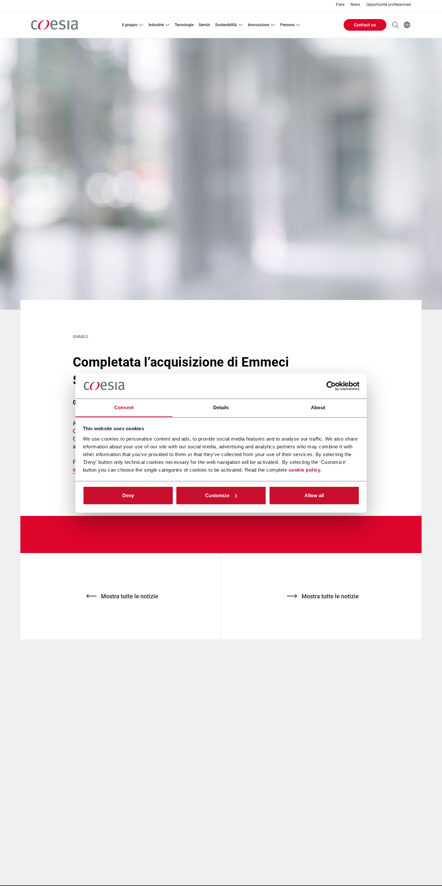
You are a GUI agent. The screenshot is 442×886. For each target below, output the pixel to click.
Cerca (395, 25)
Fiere (340, 5)
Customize (217, 495)
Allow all (314, 495)
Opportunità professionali (388, 5)
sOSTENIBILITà (226, 25)
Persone (287, 25)
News (355, 5)
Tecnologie (184, 25)
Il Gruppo (130, 25)
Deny (128, 495)
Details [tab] (221, 407)
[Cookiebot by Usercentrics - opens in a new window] (331, 386)
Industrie (156, 25)
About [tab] (318, 407)
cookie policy (305, 469)
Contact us (365, 24)
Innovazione (258, 25)
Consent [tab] (124, 407)
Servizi (204, 25)
